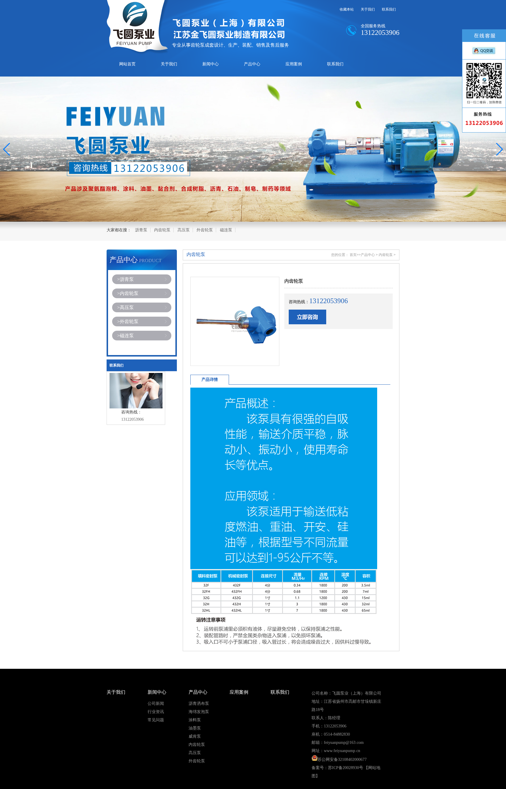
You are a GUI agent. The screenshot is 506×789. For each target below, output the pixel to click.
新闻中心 (210, 64)
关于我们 (368, 9)
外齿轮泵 (204, 230)
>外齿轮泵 (128, 321)
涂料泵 (195, 720)
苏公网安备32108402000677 (342, 759)
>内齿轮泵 (128, 293)
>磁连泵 (125, 335)
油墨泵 (195, 728)
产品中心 (252, 64)
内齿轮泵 (162, 230)
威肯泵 (195, 736)
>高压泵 (125, 307)
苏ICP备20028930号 (345, 768)
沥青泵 (141, 230)
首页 (353, 255)
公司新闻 (156, 703)
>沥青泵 (125, 279)
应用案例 (294, 64)
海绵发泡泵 (199, 712)
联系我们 (389, 9)
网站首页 (127, 64)
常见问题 (156, 720)
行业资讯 (156, 712)
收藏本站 (347, 9)
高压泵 (183, 230)
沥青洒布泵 (199, 703)
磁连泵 (226, 230)
